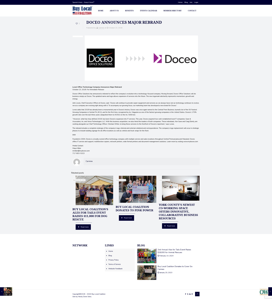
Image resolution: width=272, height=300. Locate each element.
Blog (186, 2)
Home (180, 2)
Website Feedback (115, 268)
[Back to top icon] (197, 294)
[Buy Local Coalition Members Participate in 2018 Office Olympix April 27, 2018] (6, 291)
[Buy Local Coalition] (82, 10)
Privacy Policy (113, 260)
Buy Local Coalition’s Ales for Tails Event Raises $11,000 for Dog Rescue (90, 214)
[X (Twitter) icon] (187, 294)
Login (196, 2)
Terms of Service (114, 264)
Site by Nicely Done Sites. (82, 296)
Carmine (101, 28)
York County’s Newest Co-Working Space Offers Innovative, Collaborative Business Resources (178, 211)
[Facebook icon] (185, 294)
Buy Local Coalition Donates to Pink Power (134, 208)
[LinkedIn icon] (190, 294)
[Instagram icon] (192, 294)
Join (191, 2)
